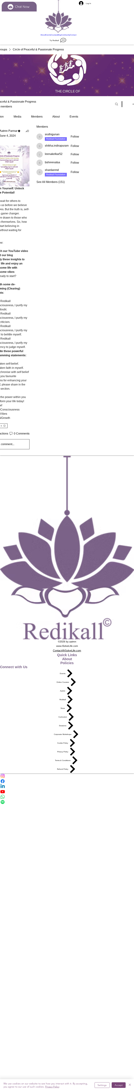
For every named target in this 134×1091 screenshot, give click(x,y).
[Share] (27, 131)
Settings (102, 1085)
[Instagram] (67, 776)
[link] (17, 116)
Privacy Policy (52, 1086)
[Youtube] (67, 791)
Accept (119, 1085)
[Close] (130, 1085)
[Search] (116, 104)
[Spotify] (67, 802)
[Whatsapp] (67, 796)
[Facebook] (67, 781)
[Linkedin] (67, 786)
